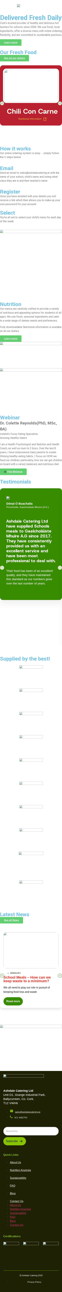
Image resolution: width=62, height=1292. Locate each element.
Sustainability (18, 1178)
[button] (58, 6)
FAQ (12, 1185)
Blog (13, 1193)
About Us (15, 1162)
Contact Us (16, 1201)
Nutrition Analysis (20, 1170)
